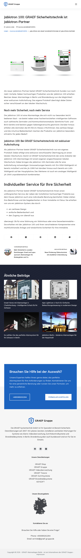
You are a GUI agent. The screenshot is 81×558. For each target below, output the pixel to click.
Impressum (40, 554)
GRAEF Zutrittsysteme (40, 476)
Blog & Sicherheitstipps (26, 27)
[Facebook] (11, 237)
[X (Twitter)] (26, 237)
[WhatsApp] (69, 237)
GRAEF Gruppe (40, 467)
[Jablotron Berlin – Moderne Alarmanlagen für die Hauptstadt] (59, 322)
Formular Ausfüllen (58, 397)
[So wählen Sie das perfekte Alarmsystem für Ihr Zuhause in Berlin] (21, 322)
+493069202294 (20, 397)
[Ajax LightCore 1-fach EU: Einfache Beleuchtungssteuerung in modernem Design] (59, 289)
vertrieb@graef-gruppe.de (43, 539)
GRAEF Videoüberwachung (40, 470)
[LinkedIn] (55, 237)
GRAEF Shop (40, 464)
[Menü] (76, 4)
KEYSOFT (40, 482)
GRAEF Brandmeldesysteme (40, 479)
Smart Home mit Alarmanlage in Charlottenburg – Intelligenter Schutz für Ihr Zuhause (20, 305)
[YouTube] (46, 449)
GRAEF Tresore (40, 473)
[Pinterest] (40, 237)
